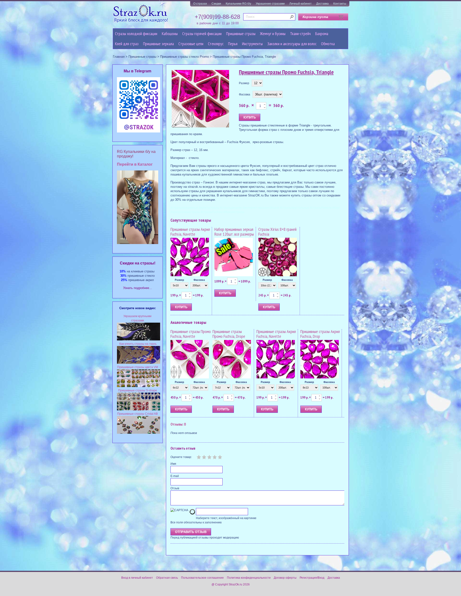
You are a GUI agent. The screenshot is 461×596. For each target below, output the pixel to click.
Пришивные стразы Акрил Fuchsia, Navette (190, 231)
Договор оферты (285, 577)
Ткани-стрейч (300, 33)
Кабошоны (170, 33)
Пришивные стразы (240, 33)
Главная (119, 56)
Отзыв (174, 488)
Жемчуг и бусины (272, 33)
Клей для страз (127, 43)
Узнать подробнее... (137, 288)
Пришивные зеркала (158, 43)
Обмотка (328, 43)
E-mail (174, 476)
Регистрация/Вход (312, 577)
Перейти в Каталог (135, 164)
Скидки (216, 3)
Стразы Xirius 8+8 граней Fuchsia (277, 231)
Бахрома (321, 33)
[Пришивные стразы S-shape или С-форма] (138, 409)
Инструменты (252, 43)
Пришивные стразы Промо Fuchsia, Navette (190, 334)
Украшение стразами (270, 3)
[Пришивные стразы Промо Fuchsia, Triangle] (200, 99)
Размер (244, 83)
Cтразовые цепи (190, 43)
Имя (173, 463)
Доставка (322, 3)
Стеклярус (216, 43)
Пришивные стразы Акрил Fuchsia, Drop (320, 334)
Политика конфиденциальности (249, 577)
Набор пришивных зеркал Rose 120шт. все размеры (234, 231)
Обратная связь (167, 577)
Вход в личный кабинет (137, 577)
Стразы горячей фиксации (202, 33)
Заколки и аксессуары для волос (291, 43)
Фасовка (244, 94)
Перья (232, 43)
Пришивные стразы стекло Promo (184, 56)
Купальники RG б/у (238, 3)
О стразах (200, 3)
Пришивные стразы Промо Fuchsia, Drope (228, 334)
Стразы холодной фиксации (136, 33)
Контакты (339, 3)
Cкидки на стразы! (137, 263)
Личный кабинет (300, 3)
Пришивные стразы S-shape (137, 390)
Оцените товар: (181, 457)
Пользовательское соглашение (202, 577)
